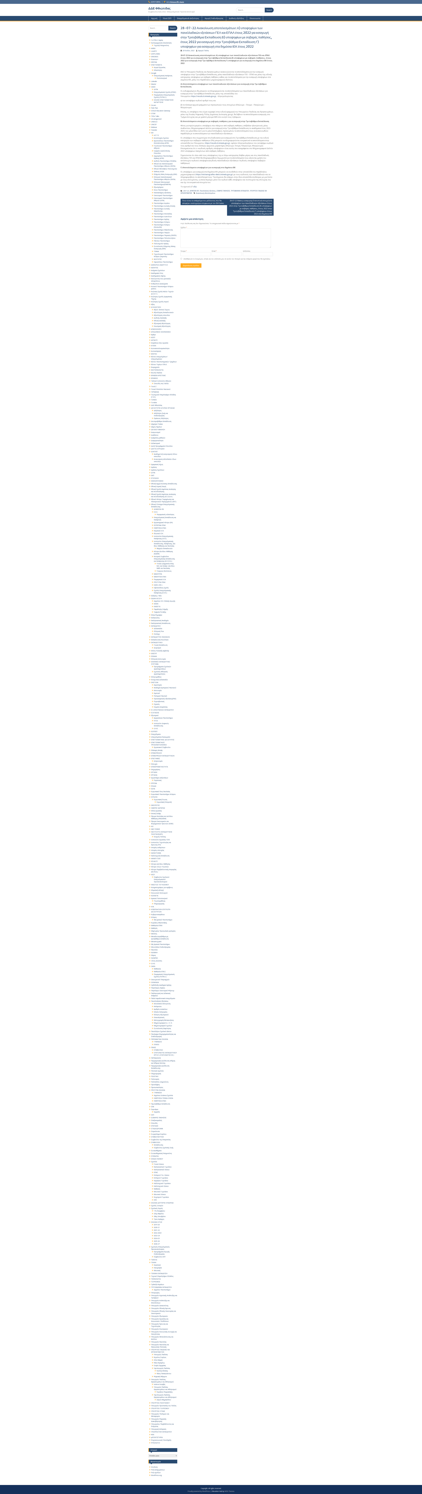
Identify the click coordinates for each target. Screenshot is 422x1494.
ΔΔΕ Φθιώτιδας (159, 8)
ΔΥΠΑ (156, 89)
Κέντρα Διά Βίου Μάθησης (160, 864)
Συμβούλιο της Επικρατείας (161, 1140)
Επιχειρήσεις (155, 769)
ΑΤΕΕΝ (153, 346)
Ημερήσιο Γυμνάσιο (161, 1181)
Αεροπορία (158, 685)
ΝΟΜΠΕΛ (154, 958)
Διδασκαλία (158, 628)
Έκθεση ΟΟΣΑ (159, 171)
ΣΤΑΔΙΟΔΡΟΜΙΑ (157, 1129)
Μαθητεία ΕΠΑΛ (156, 925)
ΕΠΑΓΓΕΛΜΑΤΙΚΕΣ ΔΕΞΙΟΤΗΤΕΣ (162, 740)
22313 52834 (155, 2)
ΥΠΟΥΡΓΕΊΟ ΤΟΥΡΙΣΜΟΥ (160, 1408)
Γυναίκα (154, 402)
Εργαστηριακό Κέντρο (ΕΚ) (163, 522)
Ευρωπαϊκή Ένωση (160, 799)
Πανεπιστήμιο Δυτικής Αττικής (164, 206)
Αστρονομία (158, 761)
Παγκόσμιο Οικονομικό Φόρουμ (162, 991)
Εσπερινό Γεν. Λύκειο (161, 1175)
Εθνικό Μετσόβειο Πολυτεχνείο (165, 169)
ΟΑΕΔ (153, 966)
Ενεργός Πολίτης (160, 837)
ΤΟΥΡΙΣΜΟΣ (155, 1282)
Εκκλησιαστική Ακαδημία (159, 620)
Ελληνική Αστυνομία (158, 659)
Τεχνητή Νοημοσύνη (161, 45)
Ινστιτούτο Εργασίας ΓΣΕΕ (160, 840)
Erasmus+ (154, 59)
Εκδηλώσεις (155, 618)
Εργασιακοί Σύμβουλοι (162, 747)
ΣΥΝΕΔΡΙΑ (155, 1156)
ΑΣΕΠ (153, 337)
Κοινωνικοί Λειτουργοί (159, 893)
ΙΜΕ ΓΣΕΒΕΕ (155, 829)
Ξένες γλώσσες (156, 961)
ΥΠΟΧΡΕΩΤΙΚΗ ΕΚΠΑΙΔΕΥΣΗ (161, 1432)
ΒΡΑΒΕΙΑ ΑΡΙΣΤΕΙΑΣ (158, 375)
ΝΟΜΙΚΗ (154, 952)
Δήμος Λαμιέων (156, 427)
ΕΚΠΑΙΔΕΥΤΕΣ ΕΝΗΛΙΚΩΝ (160, 637)
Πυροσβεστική (159, 701)
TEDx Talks (155, 116)
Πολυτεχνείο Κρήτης (161, 244)
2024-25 (157, 1238)
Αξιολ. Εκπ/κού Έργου (162, 310)
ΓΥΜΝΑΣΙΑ (158, 1093)
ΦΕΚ (152, 1435)
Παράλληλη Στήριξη (161, 609)
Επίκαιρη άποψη (157, 750)
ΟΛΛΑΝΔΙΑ (155, 982)
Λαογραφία (158, 1268)
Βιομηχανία (155, 367)
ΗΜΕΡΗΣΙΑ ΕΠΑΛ (160, 528)
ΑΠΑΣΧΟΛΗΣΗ (156, 329)
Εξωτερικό (154, 715)
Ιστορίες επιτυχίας (157, 850)
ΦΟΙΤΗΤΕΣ (158, 259)
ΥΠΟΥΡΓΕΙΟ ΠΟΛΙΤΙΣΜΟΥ (160, 1403)
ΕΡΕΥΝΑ (154, 783)
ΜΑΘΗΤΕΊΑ (158, 574)
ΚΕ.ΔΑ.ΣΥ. (154, 861)
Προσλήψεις (155, 1085)
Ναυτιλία (154, 950)
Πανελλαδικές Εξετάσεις (208, 191)
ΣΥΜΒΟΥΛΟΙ (158, 1050)
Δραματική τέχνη (157, 464)
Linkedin (154, 81)
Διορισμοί (157, 648)
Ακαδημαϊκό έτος (157, 273)
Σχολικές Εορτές (157, 1208)
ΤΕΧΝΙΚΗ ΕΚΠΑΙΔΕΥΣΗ (159, 1273)
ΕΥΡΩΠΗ (154, 797)
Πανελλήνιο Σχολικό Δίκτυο (161, 1031)
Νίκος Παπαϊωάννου (164, 1373)
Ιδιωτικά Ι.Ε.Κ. (158, 533)
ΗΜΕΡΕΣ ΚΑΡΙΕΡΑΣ (158, 808)
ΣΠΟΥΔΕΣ (154, 1126)
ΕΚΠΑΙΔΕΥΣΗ (155, 626)
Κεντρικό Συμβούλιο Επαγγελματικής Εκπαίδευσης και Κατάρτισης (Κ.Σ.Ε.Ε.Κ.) (164, 558)
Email (214, 251)
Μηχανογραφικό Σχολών (163, 1026)
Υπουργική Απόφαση (158, 1429)
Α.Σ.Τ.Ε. (156, 135)
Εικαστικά (157, 1265)
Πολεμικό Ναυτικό (160, 696)
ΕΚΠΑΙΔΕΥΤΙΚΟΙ (156, 642)
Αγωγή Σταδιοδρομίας (214, 18)
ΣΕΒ (152, 1107)
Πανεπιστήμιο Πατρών (162, 233)
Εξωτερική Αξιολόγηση (162, 323)
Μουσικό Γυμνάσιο (161, 1192)
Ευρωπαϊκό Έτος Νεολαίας (160, 791)
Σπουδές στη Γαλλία (161, 383)
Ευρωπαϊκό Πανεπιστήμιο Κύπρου (163, 794)
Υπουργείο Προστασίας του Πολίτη (163, 1406)
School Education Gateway (160, 111)
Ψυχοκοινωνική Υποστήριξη (161, 1440)
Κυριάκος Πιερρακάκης (165, 1392)
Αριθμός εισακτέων (160, 1009)
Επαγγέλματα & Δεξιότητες (188, 18)
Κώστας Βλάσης (162, 1371)
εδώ (195, 186)
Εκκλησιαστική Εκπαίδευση (160, 623)
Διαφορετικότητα (157, 440)
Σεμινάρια (154, 1109)
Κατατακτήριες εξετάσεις (162, 193)
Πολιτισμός (155, 1079)
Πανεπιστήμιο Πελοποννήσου (165, 238)
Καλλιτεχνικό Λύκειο (161, 1186)
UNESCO (154, 122)
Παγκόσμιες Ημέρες (158, 988)
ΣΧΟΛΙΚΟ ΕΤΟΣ (156, 1222)
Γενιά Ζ (153, 386)
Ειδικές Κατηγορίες (160, 1012)
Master (153, 84)
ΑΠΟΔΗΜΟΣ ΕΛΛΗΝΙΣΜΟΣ (161, 332)
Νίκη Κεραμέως (159, 1363)
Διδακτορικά (155, 443)
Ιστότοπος (246, 251)
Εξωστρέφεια (158, 187)
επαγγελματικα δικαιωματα (160, 737)
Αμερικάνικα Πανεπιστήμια (163, 718)
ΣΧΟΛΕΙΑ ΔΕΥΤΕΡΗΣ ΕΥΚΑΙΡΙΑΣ (162, 1203)
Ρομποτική (157, 780)
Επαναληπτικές (159, 1017)
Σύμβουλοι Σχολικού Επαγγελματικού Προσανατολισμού (161, 879)
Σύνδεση (154, 1467)
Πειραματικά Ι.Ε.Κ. (160, 579)
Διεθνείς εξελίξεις (236, 18)
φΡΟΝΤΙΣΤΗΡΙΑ (157, 1437)
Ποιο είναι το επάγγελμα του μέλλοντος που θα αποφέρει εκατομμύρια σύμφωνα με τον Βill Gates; (203, 201)
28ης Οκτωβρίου (160, 1216)
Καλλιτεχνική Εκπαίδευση (160, 856)
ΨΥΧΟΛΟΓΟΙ (155, 1443)
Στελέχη (157, 634)
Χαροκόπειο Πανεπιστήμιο (163, 262)
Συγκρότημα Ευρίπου (158, 1134)
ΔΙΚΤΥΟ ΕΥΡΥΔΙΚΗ (157, 449)
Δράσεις (154, 467)
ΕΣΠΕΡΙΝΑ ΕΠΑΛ (160, 525)
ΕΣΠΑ (153, 789)
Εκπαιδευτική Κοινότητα (159, 640)
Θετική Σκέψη (156, 813)
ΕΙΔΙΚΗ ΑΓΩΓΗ (156, 598)
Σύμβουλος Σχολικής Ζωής (163, 1148)
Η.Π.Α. (156, 721)
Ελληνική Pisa (159, 631)
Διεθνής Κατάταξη (160, 318)
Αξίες (153, 304)
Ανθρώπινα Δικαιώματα (159, 284)
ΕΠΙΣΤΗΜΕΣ (155, 758)
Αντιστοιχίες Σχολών (161, 138)
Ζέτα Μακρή (158, 1360)
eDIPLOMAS (155, 54)
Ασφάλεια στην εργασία (159, 343)
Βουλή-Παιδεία (156, 373)
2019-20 (157, 1225)
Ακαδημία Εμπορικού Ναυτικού (165, 688)
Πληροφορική (156, 1074)
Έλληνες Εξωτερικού (161, 1015)
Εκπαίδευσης (158, 1145)
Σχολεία (154, 1162)
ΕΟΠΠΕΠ (154, 731)
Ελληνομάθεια (156, 677)
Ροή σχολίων (156, 1472)
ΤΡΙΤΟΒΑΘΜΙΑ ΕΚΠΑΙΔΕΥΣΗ (240, 191)
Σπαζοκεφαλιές (156, 1120)
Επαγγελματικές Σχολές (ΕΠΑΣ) (165, 92)
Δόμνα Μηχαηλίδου (164, 1400)
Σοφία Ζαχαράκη (160, 1365)
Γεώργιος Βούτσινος (164, 571)
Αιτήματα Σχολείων (158, 270)
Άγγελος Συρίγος (160, 1357)
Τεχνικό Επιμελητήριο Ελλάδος (162, 1276)
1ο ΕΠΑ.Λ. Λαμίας (157, 40)
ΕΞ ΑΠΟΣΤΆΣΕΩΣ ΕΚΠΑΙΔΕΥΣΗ (162, 710)
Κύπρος (154, 917)
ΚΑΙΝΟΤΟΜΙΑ (156, 853)
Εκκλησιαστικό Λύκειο (161, 1170)
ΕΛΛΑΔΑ (154, 656)
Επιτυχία (154, 764)
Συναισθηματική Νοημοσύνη (161, 1153)
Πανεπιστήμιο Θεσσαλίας (163, 214)
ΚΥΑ (152, 907)
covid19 (154, 51)
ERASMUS (154, 57)
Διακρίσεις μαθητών (158, 438)
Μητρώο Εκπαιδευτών (165, 548)
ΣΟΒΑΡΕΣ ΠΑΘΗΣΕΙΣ (223, 191)
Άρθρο (153, 335)
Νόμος (153, 955)
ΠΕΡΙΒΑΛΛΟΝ (156, 1058)
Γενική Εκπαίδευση (160, 645)
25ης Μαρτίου (159, 1214)
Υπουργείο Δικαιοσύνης (159, 1306)
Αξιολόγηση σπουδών (162, 315)
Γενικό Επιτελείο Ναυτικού (160, 389)
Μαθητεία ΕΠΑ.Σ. (160, 971)
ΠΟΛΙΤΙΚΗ (154, 1076)
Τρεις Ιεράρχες (159, 1219)
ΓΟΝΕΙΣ (154, 400)
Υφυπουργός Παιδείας (162, 1368)
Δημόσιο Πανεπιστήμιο (162, 1290)
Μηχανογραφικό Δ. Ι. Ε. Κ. (163, 1023)
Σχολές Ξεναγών (157, 1206)
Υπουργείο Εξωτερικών (159, 1316)
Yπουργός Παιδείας (161, 1354)
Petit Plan (154, 108)
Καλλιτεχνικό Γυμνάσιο (162, 1183)
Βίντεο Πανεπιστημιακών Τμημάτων (164, 362)
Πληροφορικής (159, 904)
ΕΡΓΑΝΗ (154, 772)
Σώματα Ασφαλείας (160, 707)
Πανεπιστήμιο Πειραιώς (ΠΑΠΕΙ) (165, 235)
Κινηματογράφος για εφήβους (162, 887)
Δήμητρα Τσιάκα (157, 424)
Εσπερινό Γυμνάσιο (161, 1178)
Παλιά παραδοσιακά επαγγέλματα (163, 998)
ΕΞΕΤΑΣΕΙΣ (155, 713)
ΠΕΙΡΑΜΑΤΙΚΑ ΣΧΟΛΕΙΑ (159, 1039)
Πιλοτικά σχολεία (157, 1071)
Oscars (153, 105)
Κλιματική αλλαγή (157, 890)
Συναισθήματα (156, 1151)
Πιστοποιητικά (162, 78)
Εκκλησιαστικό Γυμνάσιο (163, 1167)
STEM (153, 113)
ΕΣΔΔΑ (153, 786)
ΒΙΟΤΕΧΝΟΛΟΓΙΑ (157, 370)
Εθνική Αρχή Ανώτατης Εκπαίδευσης (164, 484)
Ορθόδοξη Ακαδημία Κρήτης (161, 985)
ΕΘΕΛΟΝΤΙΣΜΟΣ (157, 481)
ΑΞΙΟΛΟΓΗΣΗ (156, 307)
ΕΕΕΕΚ (156, 604)
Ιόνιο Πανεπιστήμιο (161, 190)
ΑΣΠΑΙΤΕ (154, 340)
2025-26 (157, 1241)
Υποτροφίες (155, 1293)
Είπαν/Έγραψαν (156, 615)
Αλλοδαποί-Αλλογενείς (162, 1004)
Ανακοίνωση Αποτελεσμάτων (205, 193)
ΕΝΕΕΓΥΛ (157, 606)
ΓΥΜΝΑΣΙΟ (158, 1042)
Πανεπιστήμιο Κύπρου (162, 222)
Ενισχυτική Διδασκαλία (159, 680)
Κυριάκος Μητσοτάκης (159, 923)
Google (153, 73)
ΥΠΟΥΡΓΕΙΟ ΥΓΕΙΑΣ (158, 1411)
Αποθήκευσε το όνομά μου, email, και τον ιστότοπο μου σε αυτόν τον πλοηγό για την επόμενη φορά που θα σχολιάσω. (227, 259)
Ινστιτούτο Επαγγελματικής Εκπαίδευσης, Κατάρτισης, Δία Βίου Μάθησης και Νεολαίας (164, 543)
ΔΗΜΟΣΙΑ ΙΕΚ (194, 191)
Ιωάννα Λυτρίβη (159, 1384)
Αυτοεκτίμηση (156, 351)
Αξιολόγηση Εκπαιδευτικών (164, 312)
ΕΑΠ (152, 475)
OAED (153, 87)
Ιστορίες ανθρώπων (158, 847)
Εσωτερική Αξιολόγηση (162, 326)
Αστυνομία (158, 690)
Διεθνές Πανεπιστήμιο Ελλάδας (165, 161)
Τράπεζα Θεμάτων (157, 1284)
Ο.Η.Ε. (156, 728)
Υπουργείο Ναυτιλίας (158, 1342)
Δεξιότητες (158, 410)
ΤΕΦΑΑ (156, 251)
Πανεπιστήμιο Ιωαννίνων (163, 216)
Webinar (154, 127)
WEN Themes (229, 1491)
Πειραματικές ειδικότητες (165, 514)
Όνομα (184, 251)
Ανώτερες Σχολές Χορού (160, 302)
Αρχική (154, 18)
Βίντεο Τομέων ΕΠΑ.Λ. (159, 364)
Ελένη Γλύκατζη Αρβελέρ (160, 651)
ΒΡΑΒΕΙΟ (154, 378)
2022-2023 (157, 1233)
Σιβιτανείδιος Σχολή (161, 588)
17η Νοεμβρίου (159, 1211)
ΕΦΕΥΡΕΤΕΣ (155, 805)
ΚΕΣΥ (153, 874)
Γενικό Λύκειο (159, 1164)
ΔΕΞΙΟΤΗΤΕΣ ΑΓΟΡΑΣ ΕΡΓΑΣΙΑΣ (163, 408)
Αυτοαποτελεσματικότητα (160, 348)
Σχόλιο (184, 227)
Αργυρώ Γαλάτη (203, 50)
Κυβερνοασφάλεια (158, 914)
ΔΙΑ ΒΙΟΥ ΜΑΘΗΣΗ (158, 429)
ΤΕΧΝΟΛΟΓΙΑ (156, 1279)
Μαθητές (154, 928)
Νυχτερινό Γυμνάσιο (161, 1197)
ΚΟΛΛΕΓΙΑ (154, 896)
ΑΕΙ (152, 133)
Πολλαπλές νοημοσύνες (159, 1082)
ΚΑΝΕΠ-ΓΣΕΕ (155, 858)
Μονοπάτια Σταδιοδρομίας (160, 947)
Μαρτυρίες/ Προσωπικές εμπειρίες (163, 931)
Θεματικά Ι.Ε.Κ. (159, 531)
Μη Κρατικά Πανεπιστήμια (160, 944)
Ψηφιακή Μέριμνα (160, 1376)
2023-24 (157, 1236)
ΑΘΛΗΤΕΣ (154, 268)
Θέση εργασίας (156, 811)
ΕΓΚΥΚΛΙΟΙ (155, 478)
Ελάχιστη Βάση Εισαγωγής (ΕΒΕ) (165, 174)
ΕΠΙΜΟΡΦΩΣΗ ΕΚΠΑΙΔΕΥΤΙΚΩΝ (162, 756)
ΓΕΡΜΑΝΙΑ (155, 392)
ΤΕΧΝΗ (153, 1262)
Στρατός (157, 704)
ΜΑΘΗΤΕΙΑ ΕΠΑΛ (160, 577)
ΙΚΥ (152, 826)
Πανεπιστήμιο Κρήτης (161, 219)
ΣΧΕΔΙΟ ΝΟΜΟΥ (157, 1159)
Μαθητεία (157, 969)
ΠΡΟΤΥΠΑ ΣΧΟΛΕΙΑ (158, 1090)
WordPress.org (156, 1475)
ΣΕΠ (152, 1115)
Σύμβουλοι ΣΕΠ (159, 1257)
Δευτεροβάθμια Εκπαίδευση (161, 421)
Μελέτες (154, 934)
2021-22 (186, 191)
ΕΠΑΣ (156, 1172)
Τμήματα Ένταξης (160, 612)
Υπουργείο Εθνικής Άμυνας (161, 1308)
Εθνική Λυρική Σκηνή (158, 486)
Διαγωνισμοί (155, 432)
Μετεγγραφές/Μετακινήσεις (164, 1020)
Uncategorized (156, 119)
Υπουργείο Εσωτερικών (159, 1329)
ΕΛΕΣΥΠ (154, 653)
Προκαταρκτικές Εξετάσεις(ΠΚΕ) (165, 699)
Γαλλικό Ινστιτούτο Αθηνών (161, 381)
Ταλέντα (154, 1260)
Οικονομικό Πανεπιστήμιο (163, 195)
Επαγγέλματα (156, 734)
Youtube (154, 130)
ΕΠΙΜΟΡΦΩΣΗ (156, 753)
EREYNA (154, 62)
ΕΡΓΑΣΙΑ (154, 775)
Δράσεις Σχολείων (157, 470)
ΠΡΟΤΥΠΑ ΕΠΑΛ (159, 582)
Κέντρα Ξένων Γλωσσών (160, 867)
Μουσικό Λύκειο (160, 1194)
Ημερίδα (157, 1112)
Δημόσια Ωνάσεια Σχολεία (163, 1095)
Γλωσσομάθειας (159, 901)
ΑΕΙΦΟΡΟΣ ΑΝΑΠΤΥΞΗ (159, 265)
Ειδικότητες (158, 70)
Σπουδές (154, 1123)
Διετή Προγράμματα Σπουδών (162, 446)
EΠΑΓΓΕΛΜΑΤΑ (156, 65)
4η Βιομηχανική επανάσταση (161, 43)
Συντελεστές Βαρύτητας (162, 1028)
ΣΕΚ (155, 1200)
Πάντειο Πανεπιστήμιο (162, 241)
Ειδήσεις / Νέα (156, 596)
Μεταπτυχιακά (156, 941)
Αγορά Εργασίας (159, 67)
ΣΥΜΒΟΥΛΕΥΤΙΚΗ (157, 1137)
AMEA (153, 48)
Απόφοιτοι (158, 1006)
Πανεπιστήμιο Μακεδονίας (163, 230)
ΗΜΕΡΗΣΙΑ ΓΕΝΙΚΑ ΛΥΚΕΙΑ (163, 1098)
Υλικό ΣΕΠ (167, 18)
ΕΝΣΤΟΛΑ (154, 682)
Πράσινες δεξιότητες (161, 418)
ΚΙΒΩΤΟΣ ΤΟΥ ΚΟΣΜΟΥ (160, 885)
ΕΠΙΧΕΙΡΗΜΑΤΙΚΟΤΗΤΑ (159, 767)
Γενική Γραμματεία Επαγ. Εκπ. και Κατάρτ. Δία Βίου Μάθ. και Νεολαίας (166, 566)
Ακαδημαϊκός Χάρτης (158, 276)
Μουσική (157, 1270)
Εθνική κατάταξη (160, 321)
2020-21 (157, 1227)
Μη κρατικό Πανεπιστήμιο (163, 920)
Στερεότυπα (155, 1131)
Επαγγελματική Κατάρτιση (163, 76)
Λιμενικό (157, 693)
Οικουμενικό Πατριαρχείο (160, 980)
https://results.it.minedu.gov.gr (203, 96)
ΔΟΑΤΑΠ (154, 451)
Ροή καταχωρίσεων (158, 1470)
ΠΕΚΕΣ (153, 1047)
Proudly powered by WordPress (199, 1491)
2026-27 (157, 1244)
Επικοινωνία (255, 18)
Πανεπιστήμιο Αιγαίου (162, 203)
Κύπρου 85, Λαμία (177, 2)
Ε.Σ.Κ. (156, 512)
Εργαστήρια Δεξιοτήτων (159, 778)
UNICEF (154, 124)
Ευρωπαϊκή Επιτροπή (164, 802)
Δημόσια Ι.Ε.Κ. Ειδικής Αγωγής (164, 601)
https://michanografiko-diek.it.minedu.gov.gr (214, 174)
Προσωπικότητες (157, 1087)
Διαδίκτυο (154, 435)
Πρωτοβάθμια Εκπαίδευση (160, 1104)
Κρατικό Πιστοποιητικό (159, 898)
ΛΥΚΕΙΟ (156, 1044)
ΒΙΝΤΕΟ (154, 354)
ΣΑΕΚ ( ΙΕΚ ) (158, 585)
